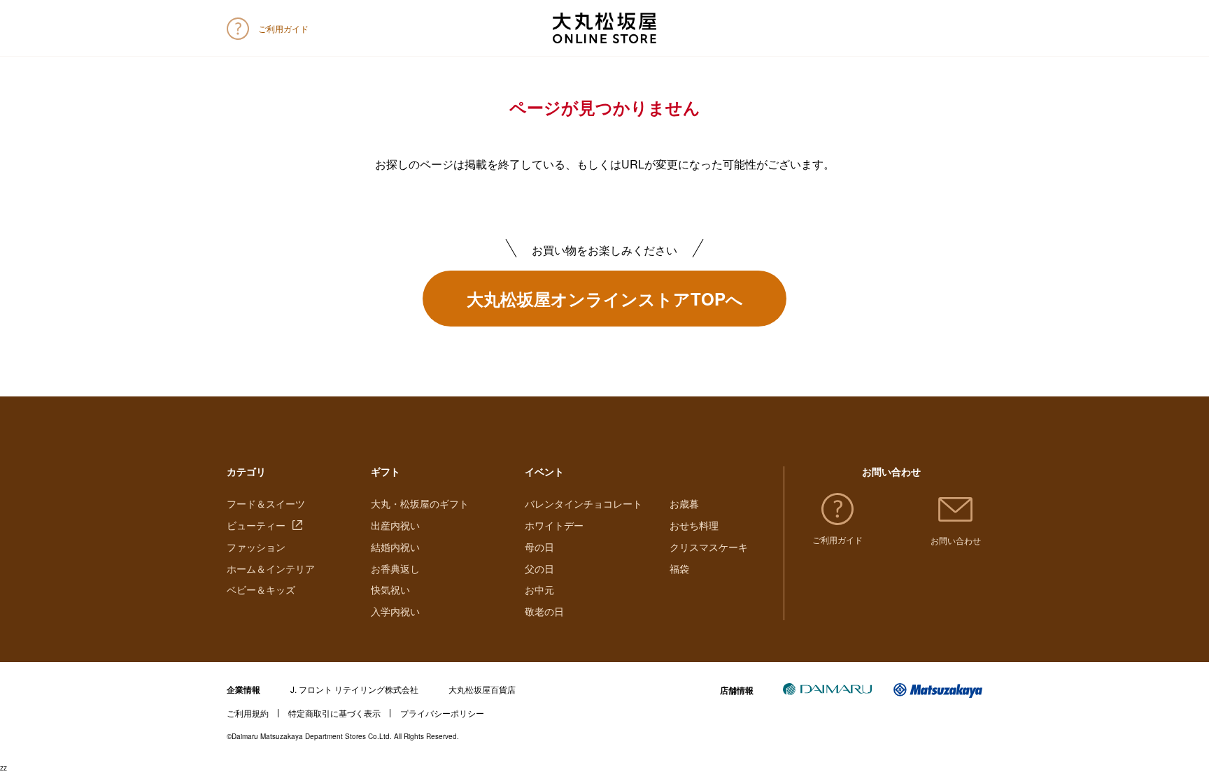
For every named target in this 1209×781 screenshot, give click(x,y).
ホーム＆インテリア (271, 568)
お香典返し (395, 568)
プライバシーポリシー (442, 713)
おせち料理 (694, 525)
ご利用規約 (248, 713)
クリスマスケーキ (709, 547)
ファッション (256, 547)
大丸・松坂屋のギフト (420, 503)
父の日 (539, 568)
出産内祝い (395, 525)
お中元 (539, 589)
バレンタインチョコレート (583, 503)
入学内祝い (395, 611)
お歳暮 (684, 503)
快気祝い (390, 589)
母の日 (539, 547)
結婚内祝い (395, 547)
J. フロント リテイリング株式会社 (354, 689)
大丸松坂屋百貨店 (482, 689)
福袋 (679, 568)
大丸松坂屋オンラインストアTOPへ (605, 298)
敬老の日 (544, 611)
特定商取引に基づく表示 (334, 713)
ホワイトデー (554, 525)
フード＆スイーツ (266, 503)
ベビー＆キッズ (261, 589)
